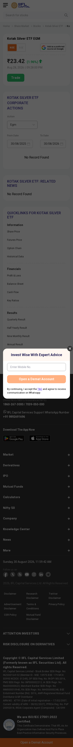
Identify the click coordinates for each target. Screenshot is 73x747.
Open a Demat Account (36, 379)
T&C (40, 389)
